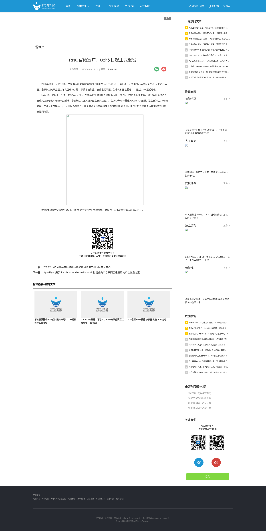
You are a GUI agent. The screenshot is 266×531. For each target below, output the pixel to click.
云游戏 (120, 15)
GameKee (100, 499)
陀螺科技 (36, 499)
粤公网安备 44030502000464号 (156, 518)
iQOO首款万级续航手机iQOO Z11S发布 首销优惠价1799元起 (209, 72)
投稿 (207, 476)
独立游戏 (108, 15)
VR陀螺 (129, 6)
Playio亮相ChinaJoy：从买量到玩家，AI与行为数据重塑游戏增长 (209, 61)
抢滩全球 (70, 15)
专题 (98, 6)
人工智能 (82, 15)
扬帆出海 (81, 499)
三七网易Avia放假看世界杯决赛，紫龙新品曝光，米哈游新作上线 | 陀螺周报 (209, 361)
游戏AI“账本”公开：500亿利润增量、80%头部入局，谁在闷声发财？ (209, 328)
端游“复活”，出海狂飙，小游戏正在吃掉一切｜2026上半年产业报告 (209, 334)
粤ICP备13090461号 (132, 518)
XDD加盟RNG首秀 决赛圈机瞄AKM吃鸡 (146, 319)
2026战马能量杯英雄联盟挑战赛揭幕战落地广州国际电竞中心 (72, 267)
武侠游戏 (95, 15)
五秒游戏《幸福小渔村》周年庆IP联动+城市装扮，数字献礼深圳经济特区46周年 (209, 78)
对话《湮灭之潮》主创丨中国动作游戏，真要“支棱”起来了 (209, 39)
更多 (225, 98)
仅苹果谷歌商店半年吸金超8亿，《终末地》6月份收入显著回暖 (209, 339)
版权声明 (108, 518)
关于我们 (99, 518)
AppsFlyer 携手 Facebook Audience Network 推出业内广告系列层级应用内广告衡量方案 (86, 272)
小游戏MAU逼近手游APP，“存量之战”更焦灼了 (208, 356)
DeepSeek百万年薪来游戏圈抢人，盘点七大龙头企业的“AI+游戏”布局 (209, 55)
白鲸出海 (90, 499)
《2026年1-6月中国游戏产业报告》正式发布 (207, 345)
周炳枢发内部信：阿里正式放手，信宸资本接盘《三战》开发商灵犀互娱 (209, 33)
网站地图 (117, 518)
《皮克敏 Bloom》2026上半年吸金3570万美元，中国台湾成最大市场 (209, 372)
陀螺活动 (71, 499)
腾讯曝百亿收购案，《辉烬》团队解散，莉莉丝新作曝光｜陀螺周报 (209, 350)
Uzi (115, 69)
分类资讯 (82, 6)
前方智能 (145, 6)
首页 (68, 6)
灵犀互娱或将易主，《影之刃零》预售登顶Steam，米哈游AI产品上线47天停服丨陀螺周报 (209, 28)
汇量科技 (110, 499)
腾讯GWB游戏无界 (58, 499)
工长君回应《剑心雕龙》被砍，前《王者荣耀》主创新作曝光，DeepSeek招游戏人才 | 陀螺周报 (209, 323)
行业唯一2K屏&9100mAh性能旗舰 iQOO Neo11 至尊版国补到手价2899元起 (209, 66)
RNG (110, 69)
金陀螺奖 (114, 6)
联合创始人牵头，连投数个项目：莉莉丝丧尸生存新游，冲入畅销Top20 (209, 44)
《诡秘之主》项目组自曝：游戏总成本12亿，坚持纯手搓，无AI (209, 50)
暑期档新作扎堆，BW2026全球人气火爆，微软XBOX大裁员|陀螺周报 (209, 367)
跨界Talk (69, 23)
